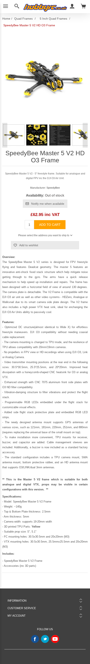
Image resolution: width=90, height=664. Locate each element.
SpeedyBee (53, 187)
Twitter (45, 639)
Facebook (35, 639)
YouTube (55, 639)
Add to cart (49, 224)
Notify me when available (47, 203)
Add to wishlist (28, 245)
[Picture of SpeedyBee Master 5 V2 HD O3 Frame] (13, 135)
